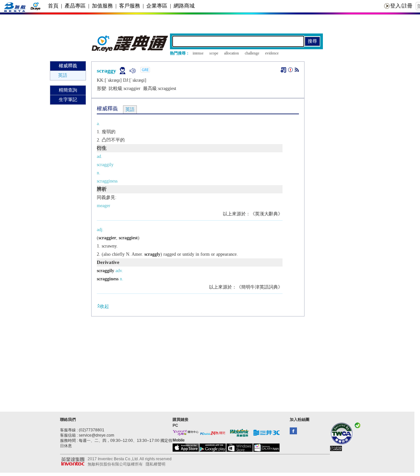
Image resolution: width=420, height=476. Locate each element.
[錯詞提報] (290, 71)
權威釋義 (68, 65)
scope (213, 53)
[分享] (297, 71)
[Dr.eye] (130, 50)
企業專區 (157, 6)
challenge (252, 53)
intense (198, 53)
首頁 (53, 6)
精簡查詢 (68, 90)
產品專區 (75, 6)
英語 (62, 75)
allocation (231, 53)
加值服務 (102, 6)
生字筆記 (68, 99)
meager (103, 205)
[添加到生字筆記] (283, 70)
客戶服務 (129, 6)
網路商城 (184, 6)
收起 (104, 306)
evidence (272, 53)
